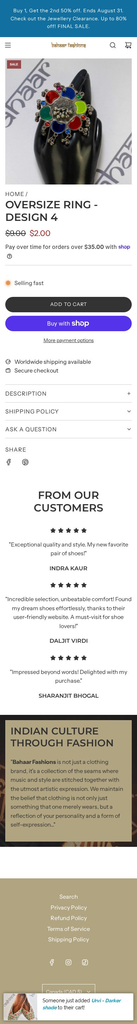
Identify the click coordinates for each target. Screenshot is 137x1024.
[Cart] (128, 45)
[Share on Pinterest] (25, 463)
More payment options (69, 340)
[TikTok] (85, 962)
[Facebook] (52, 962)
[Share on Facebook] (9, 463)
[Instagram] (68, 962)
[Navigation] (7, 45)
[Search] (112, 45)
